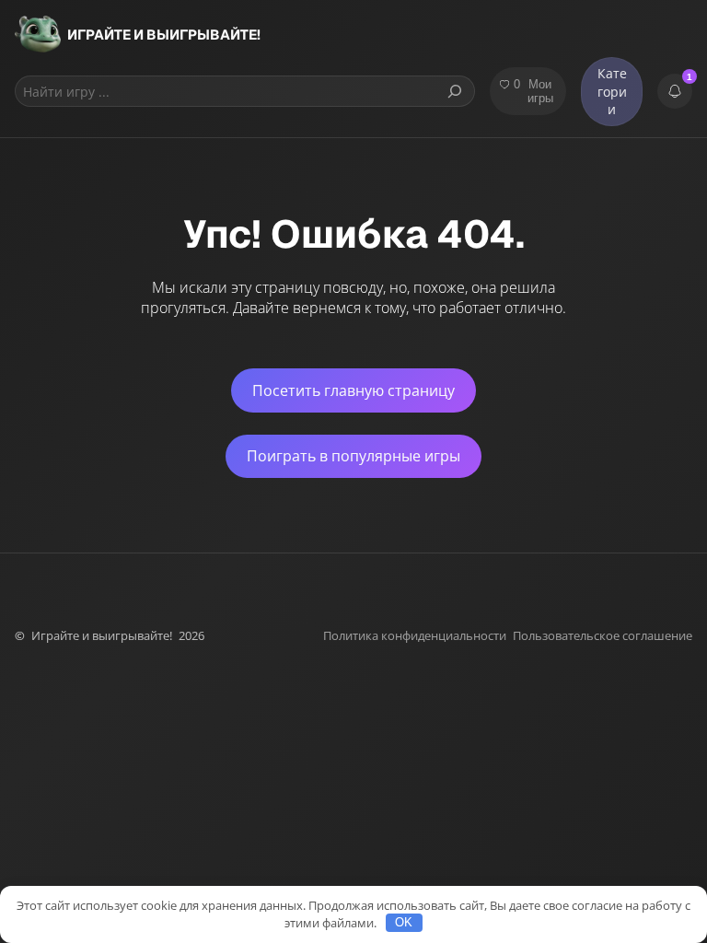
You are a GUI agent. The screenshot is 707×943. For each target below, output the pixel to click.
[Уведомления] (674, 91)
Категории (612, 91)
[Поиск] (454, 91)
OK (403, 922)
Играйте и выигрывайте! (164, 34)
